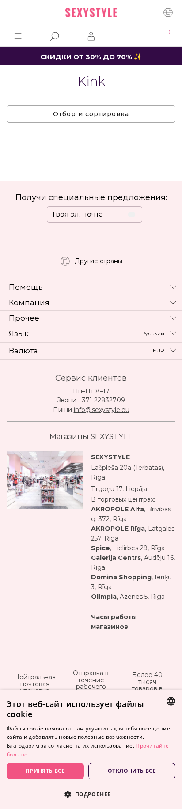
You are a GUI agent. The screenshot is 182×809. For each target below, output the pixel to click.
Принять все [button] (45, 771)
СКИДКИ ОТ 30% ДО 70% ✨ (91, 56)
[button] (91, 794)
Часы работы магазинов (114, 622)
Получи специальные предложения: (91, 197)
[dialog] (91, 749)
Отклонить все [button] (132, 771)
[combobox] (171, 701)
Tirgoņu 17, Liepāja (119, 489)
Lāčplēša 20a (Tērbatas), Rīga (127, 472)
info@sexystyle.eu (101, 410)
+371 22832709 (101, 400)
